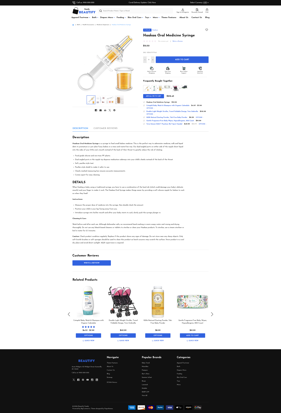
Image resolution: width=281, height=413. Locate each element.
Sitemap (109, 377)
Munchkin (145, 366)
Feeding (120, 18)
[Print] (105, 110)
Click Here (152, 3)
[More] (89, 17)
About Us (183, 18)
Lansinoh (145, 385)
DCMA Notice (112, 382)
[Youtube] (88, 380)
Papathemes (108, 408)
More (155, 18)
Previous (69, 314)
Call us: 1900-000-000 (85, 3)
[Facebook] (96, 110)
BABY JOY (145, 392)
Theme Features (168, 18)
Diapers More (106, 18)
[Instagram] (92, 380)
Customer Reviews (105, 128)
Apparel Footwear (79, 18)
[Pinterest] (114, 110)
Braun (144, 381)
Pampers (145, 370)
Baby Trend (146, 363)
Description (80, 128)
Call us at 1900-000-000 (80, 373)
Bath (94, 18)
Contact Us (196, 18)
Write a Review (177, 41)
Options (149, 108)
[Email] (101, 110)
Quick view (89, 341)
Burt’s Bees (145, 374)
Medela (144, 388)
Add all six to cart (153, 96)
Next (212, 314)
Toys (147, 18)
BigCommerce (85, 408)
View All (144, 395)
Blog (207, 18)
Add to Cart (182, 60)
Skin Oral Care (134, 18)
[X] (110, 110)
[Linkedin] (97, 380)
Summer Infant (147, 377)
